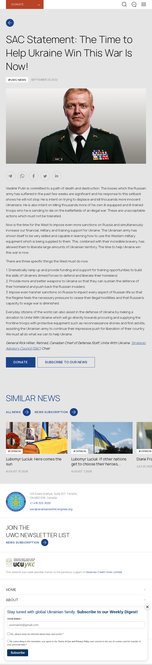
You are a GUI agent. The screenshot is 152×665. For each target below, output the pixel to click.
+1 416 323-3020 (40, 503)
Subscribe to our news (66, 362)
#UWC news (17, 80)
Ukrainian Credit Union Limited (104, 572)
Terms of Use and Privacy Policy (73, 641)
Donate (20, 362)
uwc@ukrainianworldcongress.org (51, 509)
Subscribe (18, 652)
